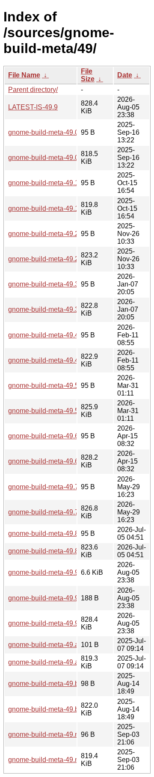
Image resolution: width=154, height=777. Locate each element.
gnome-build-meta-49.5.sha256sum (62, 385)
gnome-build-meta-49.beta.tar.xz (57, 709)
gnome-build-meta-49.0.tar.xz (52, 157)
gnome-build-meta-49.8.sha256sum (62, 533)
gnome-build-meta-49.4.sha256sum (62, 335)
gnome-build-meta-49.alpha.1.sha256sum (71, 644)
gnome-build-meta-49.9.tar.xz (52, 623)
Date (124, 75)
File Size (88, 75)
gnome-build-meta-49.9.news (52, 572)
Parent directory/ (33, 89)
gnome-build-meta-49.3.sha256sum (62, 284)
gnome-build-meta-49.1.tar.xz (52, 208)
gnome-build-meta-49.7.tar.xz (52, 512)
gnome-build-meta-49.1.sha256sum (62, 182)
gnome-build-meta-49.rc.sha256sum (63, 734)
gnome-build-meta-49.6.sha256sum (62, 436)
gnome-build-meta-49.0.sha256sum (62, 132)
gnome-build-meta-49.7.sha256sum (62, 486)
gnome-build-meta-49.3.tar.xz (52, 309)
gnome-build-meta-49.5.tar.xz (52, 410)
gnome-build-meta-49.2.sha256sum (62, 233)
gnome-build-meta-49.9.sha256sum (62, 598)
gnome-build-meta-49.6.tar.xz (52, 461)
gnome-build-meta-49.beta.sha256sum (66, 683)
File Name (24, 75)
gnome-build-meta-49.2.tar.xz (52, 259)
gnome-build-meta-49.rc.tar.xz (53, 759)
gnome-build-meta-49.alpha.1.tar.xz (61, 662)
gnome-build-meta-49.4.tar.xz (52, 360)
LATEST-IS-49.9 (33, 107)
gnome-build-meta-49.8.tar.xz (52, 551)
